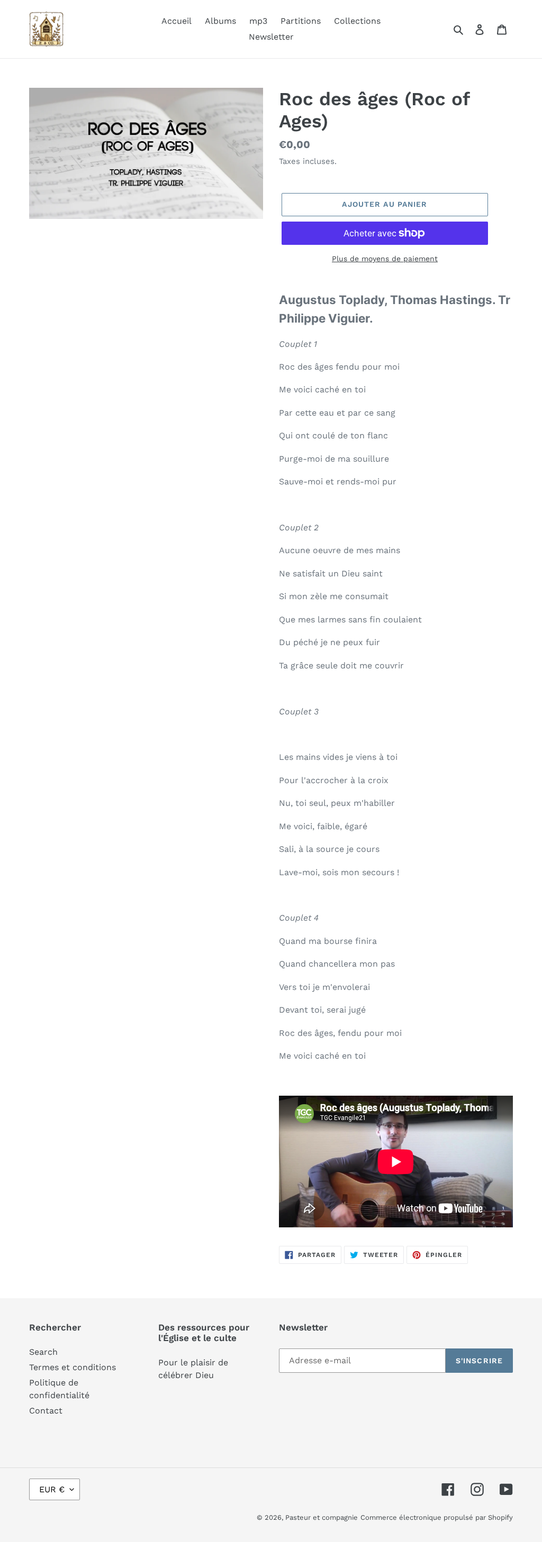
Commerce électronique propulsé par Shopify (436, 1517)
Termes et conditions (72, 1367)
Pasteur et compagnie (321, 1517)
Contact (45, 1411)
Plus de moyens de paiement (385, 258)
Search (43, 1352)
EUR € (52, 1489)
